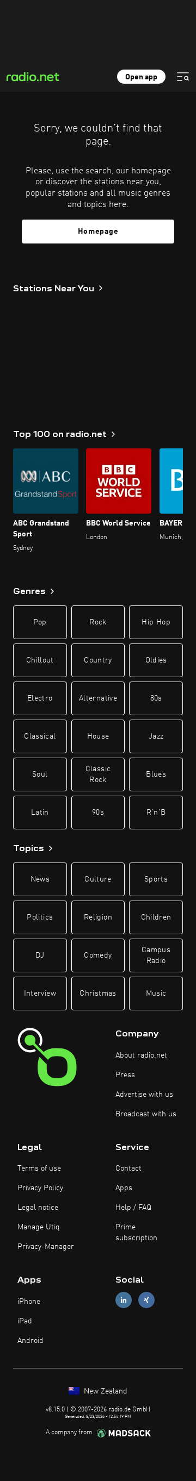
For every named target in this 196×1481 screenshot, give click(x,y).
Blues (156, 774)
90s (98, 812)
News (40, 879)
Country (98, 660)
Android (30, 1341)
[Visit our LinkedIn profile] (123, 1300)
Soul (39, 774)
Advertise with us (144, 1094)
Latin (40, 812)
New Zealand (104, 1391)
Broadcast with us (145, 1114)
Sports (156, 879)
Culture (97, 879)
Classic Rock (98, 774)
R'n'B (156, 812)
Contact (128, 1168)
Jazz (156, 736)
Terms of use (39, 1168)
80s (156, 698)
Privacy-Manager (45, 1247)
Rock (97, 622)
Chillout (40, 660)
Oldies (156, 660)
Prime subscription (136, 1232)
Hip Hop (156, 622)
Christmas (97, 993)
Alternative (98, 698)
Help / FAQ (133, 1207)
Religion (98, 917)
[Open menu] (182, 76)
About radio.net (141, 1055)
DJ (39, 955)
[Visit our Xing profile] (146, 1300)
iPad (24, 1321)
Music (156, 993)
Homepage (98, 231)
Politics (40, 917)
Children (156, 917)
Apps (123, 1188)
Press (125, 1075)
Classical (40, 736)
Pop (40, 622)
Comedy (98, 955)
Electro (39, 698)
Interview (40, 993)
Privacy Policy (40, 1188)
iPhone (28, 1301)
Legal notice (37, 1207)
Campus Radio (156, 955)
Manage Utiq (38, 1227)
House (98, 736)
